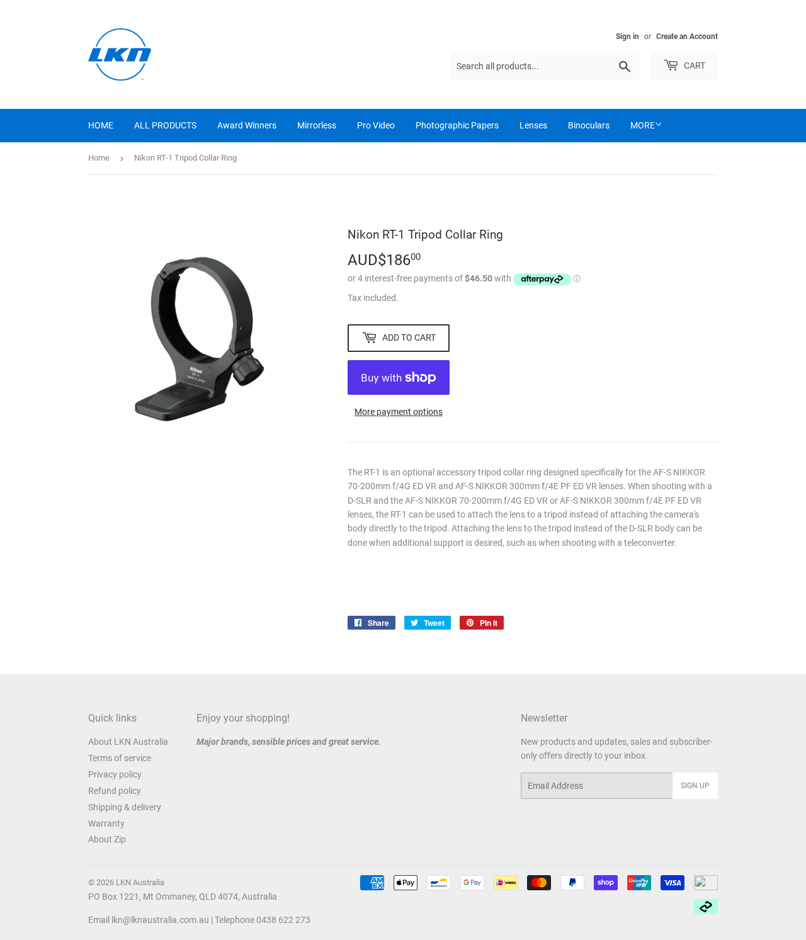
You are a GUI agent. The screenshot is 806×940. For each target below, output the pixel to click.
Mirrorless (316, 125)
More (642, 125)
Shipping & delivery (124, 807)
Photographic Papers (457, 125)
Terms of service (119, 758)
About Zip (107, 839)
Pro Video (376, 125)
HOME (100, 125)
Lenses (533, 125)
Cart (693, 65)
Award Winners (246, 125)
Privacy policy (115, 774)
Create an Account (687, 36)
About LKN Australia (128, 742)
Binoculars (589, 125)
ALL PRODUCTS (165, 125)
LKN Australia (140, 882)
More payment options (399, 412)
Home (99, 157)
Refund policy (114, 791)
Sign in (627, 36)
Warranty (106, 823)
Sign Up (695, 785)
